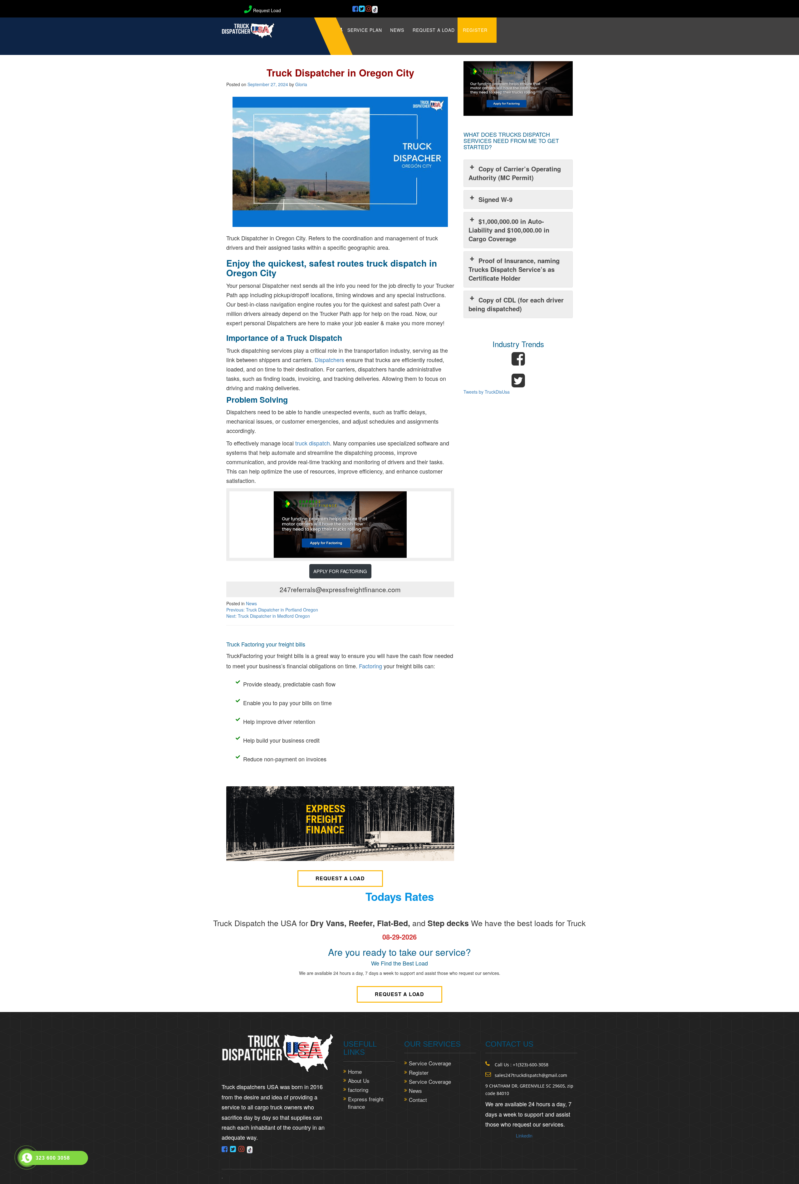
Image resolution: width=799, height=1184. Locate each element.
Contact (418, 1099)
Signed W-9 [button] (495, 199)
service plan (364, 30)
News (397, 30)
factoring (358, 1089)
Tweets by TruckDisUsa (486, 392)
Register (475, 30)
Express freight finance (366, 1102)
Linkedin (524, 1135)
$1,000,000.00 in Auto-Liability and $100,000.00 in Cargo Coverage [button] (508, 230)
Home (355, 1071)
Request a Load (340, 878)
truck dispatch (312, 443)
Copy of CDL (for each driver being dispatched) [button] (516, 304)
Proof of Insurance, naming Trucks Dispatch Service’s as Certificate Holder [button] (514, 269)
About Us (359, 1080)
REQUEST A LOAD (434, 30)
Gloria (301, 84)
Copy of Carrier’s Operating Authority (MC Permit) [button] (514, 173)
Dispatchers (329, 360)
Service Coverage (430, 1063)
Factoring (370, 666)
